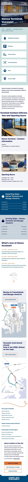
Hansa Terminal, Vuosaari (7, 30)
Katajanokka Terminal (7, 415)
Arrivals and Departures (7, 432)
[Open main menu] (25, 3)
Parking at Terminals (7, 434)
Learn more (16, 458)
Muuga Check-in (6, 419)
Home (3, 29)
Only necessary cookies (13, 467)
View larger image (10, 299)
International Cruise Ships (8, 438)
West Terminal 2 (5, 411)
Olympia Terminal (6, 413)
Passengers (8, 29)
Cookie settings (12, 471)
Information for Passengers (10, 430)
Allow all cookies (13, 463)
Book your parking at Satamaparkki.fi (12, 436)
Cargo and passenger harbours (11, 423)
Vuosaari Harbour (6, 426)
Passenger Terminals (17, 29)
